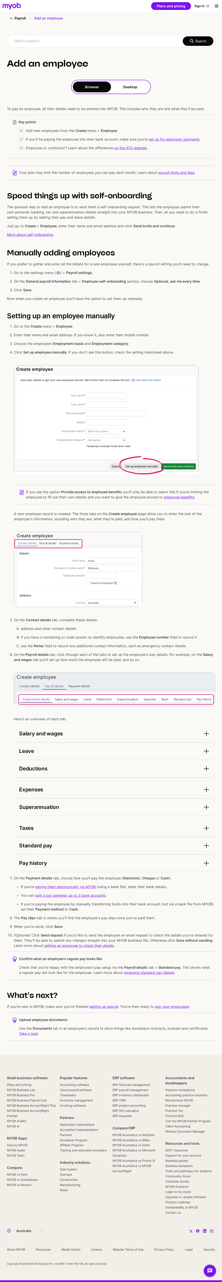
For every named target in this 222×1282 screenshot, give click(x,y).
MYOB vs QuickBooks (22, 1179)
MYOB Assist (16, 1150)
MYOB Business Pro (21, 1095)
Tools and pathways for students (188, 1171)
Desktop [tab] (130, 87)
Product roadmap (177, 1202)
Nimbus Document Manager (185, 1131)
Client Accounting (177, 1126)
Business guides (176, 1160)
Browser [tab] (92, 87)
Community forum (178, 1176)
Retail (64, 1190)
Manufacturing (70, 1185)
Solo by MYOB (17, 1145)
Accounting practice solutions (186, 1095)
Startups (66, 1174)
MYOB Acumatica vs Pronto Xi (134, 1160)
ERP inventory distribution (131, 1095)
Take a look (28, 1033)
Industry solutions (75, 1162)
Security (209, 1249)
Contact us (173, 1212)
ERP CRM (119, 1100)
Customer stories (177, 1181)
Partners (67, 1118)
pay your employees (171, 1006)
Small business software (27, 1078)
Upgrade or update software (185, 1197)
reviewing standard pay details (149, 972)
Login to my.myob (178, 1192)
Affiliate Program (71, 1145)
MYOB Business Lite (21, 1090)
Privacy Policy (164, 1249)
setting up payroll (104, 1006)
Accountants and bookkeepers (179, 1080)
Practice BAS (174, 1116)
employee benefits (179, 497)
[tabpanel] (111, 567)
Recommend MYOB (179, 1100)
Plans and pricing (19, 1085)
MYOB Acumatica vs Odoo (131, 1145)
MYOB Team (15, 1155)
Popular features (73, 1078)
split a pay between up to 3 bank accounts (70, 895)
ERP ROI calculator (126, 1110)
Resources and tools (182, 1143)
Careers (96, 1249)
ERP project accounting (129, 1105)
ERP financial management (131, 1085)
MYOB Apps (17, 1138)
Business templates (179, 1166)
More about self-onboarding (30, 234)
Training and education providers (83, 1150)
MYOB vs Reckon (19, 1185)
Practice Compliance (180, 1090)
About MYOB (16, 1249)
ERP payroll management (130, 1090)
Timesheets (68, 1095)
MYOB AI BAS (16, 1121)
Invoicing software (73, 1105)
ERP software (124, 1078)
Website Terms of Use (128, 1249)
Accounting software (74, 1085)
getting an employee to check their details (79, 945)
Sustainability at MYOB (181, 1207)
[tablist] (111, 87)
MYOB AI (13, 1126)
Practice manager (178, 1105)
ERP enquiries (122, 1116)
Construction (69, 1179)
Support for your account (183, 1155)
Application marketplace (77, 1124)
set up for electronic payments (174, 139)
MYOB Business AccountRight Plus (31, 1105)
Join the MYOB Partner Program (188, 1121)
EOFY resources (176, 1150)
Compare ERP (124, 1128)
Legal (189, 1249)
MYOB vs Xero (17, 1174)
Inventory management (76, 1100)
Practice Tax (174, 1110)
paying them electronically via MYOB (65, 887)
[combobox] (111, 41)
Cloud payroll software (76, 1090)
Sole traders (68, 1169)
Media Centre (70, 1249)
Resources (43, 1249)
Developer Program (73, 1140)
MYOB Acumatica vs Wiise (131, 1140)
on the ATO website (130, 148)
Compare (14, 1167)
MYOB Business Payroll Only (27, 1100)
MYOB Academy (177, 1186)
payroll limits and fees (176, 172)
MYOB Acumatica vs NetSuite (134, 1135)
